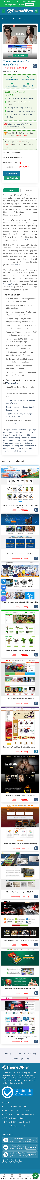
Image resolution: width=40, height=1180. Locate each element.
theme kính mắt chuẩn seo (24, 440)
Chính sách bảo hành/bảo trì (14, 1118)
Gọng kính (23, 432)
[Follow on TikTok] (8, 1161)
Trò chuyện (30, 1147)
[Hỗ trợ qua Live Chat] (3, 581)
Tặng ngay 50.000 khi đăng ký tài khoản (20, 98)
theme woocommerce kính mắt (14, 443)
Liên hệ (26, 1059)
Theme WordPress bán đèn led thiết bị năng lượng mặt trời (20, 506)
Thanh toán (20, 1053)
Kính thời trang (21, 435)
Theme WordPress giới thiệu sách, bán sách (20, 989)
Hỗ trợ (16, 1059)
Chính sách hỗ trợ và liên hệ (14, 1126)
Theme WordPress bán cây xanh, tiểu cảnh (20, 650)
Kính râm (11, 435)
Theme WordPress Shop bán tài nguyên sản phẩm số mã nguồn (20, 1038)
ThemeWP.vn (25, 240)
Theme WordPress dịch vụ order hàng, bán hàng (20, 844)
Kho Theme (13, 19)
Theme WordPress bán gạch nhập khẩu (20, 892)
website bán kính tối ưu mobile (14, 451)
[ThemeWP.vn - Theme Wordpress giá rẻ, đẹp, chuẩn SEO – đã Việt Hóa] (20, 11)
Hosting (16, 423)
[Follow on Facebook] (4, 1161)
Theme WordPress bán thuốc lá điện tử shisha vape (20, 940)
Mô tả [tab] (11, 190)
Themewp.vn (11, 390)
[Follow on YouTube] (20, 1161)
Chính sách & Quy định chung (15, 1106)
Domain (9, 423)
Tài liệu (9, 1053)
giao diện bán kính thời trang (17, 430)
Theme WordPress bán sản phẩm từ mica (20, 699)
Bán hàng (22, 19)
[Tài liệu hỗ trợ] (3, 598)
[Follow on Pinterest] (16, 1161)
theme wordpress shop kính (25, 448)
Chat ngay (30, 1154)
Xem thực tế (21, 55)
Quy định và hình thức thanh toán (16, 1110)
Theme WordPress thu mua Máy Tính (20, 554)
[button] (3, 11)
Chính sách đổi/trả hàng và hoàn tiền (17, 1122)
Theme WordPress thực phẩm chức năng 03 (20, 795)
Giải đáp (32, 1053)
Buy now (12, 178)
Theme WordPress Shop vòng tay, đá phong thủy (20, 747)
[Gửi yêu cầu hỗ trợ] (3, 587)
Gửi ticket (30, 1140)
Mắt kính (30, 435)
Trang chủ (5, 19)
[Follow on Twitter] (12, 1161)
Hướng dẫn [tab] (28, 190)
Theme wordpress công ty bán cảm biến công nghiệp (20, 602)
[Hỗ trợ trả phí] (3, 592)
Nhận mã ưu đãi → (22, 136)
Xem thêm (29, 5)
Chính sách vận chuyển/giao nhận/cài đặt (19, 1114)
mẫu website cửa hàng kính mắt (15, 438)
